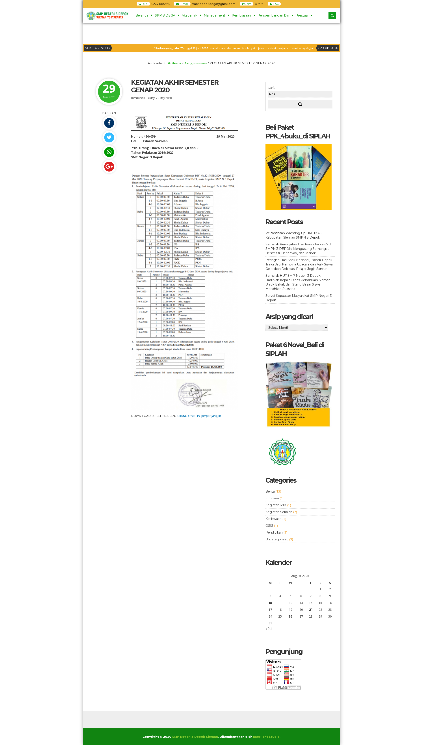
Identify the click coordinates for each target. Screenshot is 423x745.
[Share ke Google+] (109, 166)
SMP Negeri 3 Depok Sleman (195, 736)
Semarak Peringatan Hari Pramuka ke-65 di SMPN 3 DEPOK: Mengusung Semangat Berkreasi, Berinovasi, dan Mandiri (298, 248)
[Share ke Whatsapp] (109, 152)
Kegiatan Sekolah (278, 512)
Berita (270, 491)
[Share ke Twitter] (109, 137)
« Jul (268, 629)
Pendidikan (274, 532)
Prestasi (302, 15)
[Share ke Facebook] (109, 123)
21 (310, 610)
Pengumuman (195, 63)
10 (270, 603)
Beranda (141, 15)
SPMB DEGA (165, 15)
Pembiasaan (241, 15)
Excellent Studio (266, 736)
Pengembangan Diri (273, 15)
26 (290, 616)
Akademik (189, 15)
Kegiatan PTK (275, 505)
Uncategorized (276, 539)
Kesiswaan (273, 519)
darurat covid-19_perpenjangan (199, 416)
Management (214, 15)
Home (176, 63)
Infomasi (272, 498)
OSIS (269, 526)
